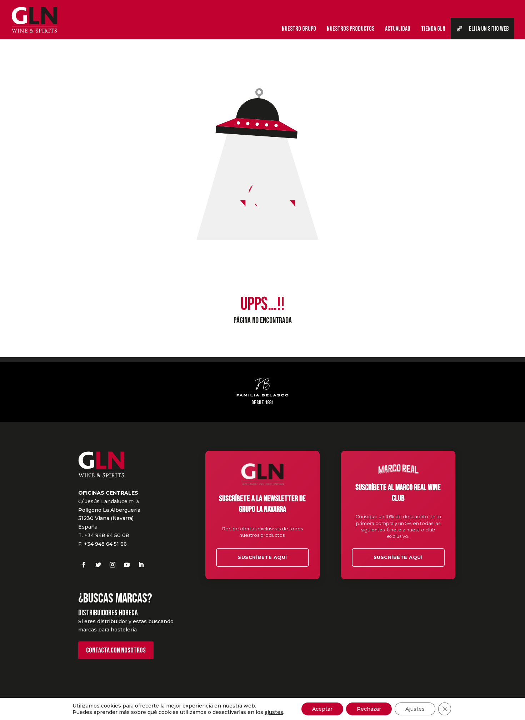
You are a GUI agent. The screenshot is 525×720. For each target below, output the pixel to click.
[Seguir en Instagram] (112, 564)
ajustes (274, 712)
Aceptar (322, 709)
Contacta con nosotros (116, 650)
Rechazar (369, 709)
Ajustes (415, 709)
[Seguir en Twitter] (98, 564)
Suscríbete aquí (262, 557)
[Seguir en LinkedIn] (141, 564)
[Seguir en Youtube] (126, 564)
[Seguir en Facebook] (84, 564)
